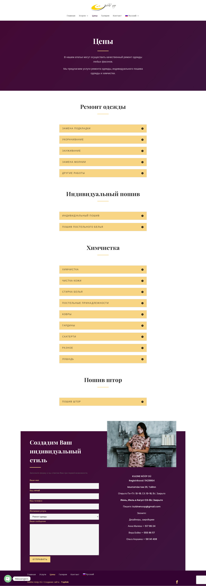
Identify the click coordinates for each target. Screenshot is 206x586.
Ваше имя (34, 480)
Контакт (117, 16)
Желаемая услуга (38, 511)
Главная (71, 16)
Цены (95, 16)
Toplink (65, 582)
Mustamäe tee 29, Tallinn (141, 487)
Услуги (82, 16)
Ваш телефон (36, 500)
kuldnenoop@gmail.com (146, 506)
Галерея (105, 16)
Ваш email (35, 490)
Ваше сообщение (38, 521)
